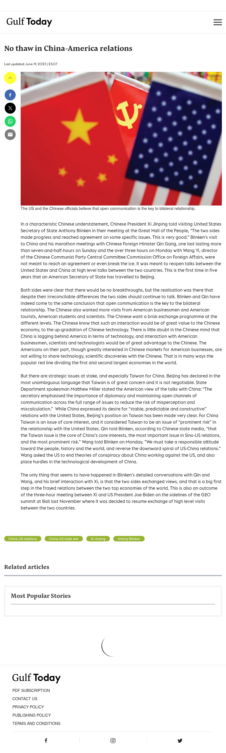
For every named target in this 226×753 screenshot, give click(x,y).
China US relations (23, 538)
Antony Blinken (129, 538)
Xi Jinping (98, 538)
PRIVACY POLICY (28, 707)
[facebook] (10, 94)
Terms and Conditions (36, 723)
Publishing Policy (31, 715)
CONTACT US (24, 698)
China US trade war (64, 538)
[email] (10, 134)
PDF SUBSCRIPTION (31, 690)
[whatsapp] (10, 121)
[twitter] (10, 108)
